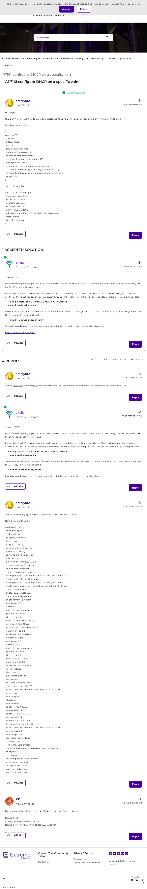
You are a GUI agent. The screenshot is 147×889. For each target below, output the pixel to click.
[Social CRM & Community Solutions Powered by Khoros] (137, 879)
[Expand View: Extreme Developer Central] (63, 15)
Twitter (114, 853)
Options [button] (8, 65)
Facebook (110, 853)
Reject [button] (84, 9)
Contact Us (43, 862)
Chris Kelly (18, 385)
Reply (135, 235)
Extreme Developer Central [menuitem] (47, 15)
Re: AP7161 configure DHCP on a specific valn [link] (108, 58)
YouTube (122, 853)
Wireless (49, 58)
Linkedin (118, 853)
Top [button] (7, 878)
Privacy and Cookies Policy (87, 862)
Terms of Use (80, 859)
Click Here (93, 4)
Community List (33, 58)
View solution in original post (20, 332)
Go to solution (76, 92)
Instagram (126, 853)
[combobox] (73, 37)
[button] (66, 9)
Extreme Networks (12, 58)
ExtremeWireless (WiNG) (70, 58)
